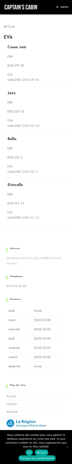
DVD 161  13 (31, 217)
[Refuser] (67, 447)
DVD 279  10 (31, 79)
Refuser (41, 452)
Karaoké (12, 411)
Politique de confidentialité (37, 458)
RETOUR (9, 26)
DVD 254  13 (31, 125)
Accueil (11, 396)
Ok (29, 452)
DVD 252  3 (30, 171)
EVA (10, 74)
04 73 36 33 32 (16, 286)
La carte (12, 404)
